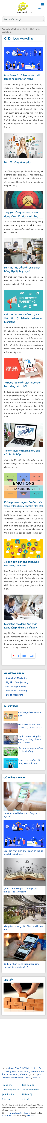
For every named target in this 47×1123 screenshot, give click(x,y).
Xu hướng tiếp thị (14, 673)
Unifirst (27, 1077)
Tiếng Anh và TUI (14, 1071)
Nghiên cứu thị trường (17, 682)
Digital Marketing (14, 694)
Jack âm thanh (9, 1094)
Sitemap (6, 1099)
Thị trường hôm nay (16, 686)
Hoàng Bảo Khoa (21, 1074)
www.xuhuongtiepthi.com (19, 1113)
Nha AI (11, 1068)
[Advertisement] (23, 1043)
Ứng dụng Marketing (16, 690)
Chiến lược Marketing (16, 678)
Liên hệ (25, 1099)
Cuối (32, 655)
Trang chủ (7, 1084)
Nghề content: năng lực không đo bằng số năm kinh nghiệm (29, 739)
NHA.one (30, 1115)
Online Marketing (30, 1089)
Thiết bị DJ (27, 1094)
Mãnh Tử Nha (7, 1115)
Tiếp (24, 655)
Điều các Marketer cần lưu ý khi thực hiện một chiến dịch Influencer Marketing (23, 318)
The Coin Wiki (22, 1068)
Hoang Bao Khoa (32, 1071)
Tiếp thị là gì (28, 1084)
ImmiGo (36, 1077)
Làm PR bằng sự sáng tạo (18, 162)
